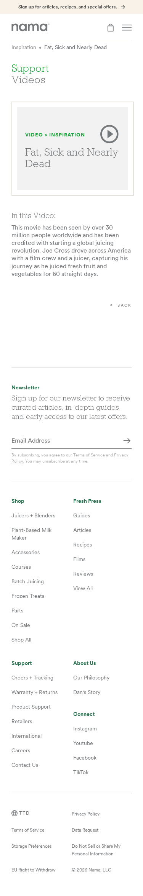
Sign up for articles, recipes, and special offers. (67, 7)
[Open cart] (111, 27)
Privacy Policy (86, 814)
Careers (20, 750)
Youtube (83, 743)
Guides (81, 515)
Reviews (83, 574)
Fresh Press (87, 501)
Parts (17, 610)
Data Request (85, 830)
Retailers (21, 721)
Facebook (84, 758)
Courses (21, 567)
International (26, 736)
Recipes (82, 545)
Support (21, 663)
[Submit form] (127, 441)
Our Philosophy (91, 677)
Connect (84, 714)
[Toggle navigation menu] (127, 27)
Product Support (31, 707)
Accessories (25, 552)
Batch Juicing (27, 581)
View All (83, 588)
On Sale (20, 625)
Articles (82, 530)
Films (79, 559)
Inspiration (23, 47)
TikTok (80, 772)
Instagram (85, 728)
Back (124, 305)
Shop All (21, 640)
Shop (17, 501)
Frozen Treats (27, 596)
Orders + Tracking (32, 677)
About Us (84, 663)
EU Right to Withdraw (33, 870)
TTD (24, 813)
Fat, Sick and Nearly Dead (75, 47)
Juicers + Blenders (33, 515)
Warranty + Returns (34, 692)
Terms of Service (89, 455)
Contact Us (24, 765)
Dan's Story (86, 692)
